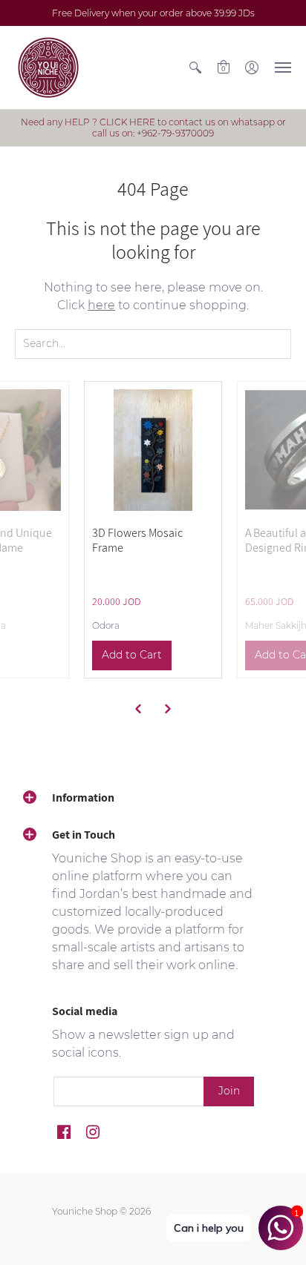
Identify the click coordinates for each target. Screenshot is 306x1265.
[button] (195, 67)
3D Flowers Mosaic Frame (137, 540)
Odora (106, 625)
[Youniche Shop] (48, 67)
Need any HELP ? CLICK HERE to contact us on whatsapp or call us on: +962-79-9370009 (153, 127)
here (101, 305)
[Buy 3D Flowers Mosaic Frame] (153, 450)
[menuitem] (195, 67)
